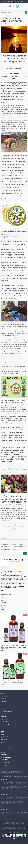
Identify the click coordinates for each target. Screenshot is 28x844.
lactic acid (12, 469)
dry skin (17, 468)
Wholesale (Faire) (4, 736)
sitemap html (3, 828)
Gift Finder (3, 755)
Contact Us (3, 734)
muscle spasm (23, 469)
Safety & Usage (4, 709)
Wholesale (3, 605)
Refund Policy (3, 716)
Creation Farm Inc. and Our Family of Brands (10, 760)
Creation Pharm (7, 840)
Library (2, 600)
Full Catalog (3, 701)
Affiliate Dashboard (12, 828)
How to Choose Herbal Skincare (7, 711)
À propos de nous (20, 823)
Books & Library (4, 700)
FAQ (1, 723)
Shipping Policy (4, 718)
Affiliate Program (4, 737)
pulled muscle (18, 471)
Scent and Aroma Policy (5, 724)
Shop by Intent (4, 708)
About (2, 604)
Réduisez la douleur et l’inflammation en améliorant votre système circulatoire (14, 499)
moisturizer (17, 469)
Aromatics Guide (17, 831)
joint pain (24, 15)
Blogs (2, 607)
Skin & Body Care (4, 696)
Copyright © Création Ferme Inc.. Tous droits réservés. (13, 827)
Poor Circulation (11, 471)
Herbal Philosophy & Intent (6, 713)
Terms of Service (4, 721)
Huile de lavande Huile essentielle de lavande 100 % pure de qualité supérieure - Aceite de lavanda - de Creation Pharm (14, 647)
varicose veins (14, 529)
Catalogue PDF (14, 822)
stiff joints (23, 471)
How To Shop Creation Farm (6, 757)
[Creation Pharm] (14, 6)
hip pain (3, 469)
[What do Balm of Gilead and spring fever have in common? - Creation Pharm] (14, 39)
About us (2, 731)
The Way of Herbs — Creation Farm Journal (13, 15)
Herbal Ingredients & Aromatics (7, 747)
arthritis (3, 468)
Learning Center (4, 598)
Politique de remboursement (17, 824)
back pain (8, 468)
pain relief (5, 471)
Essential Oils (3, 698)
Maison (2, 15)
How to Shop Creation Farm (8, 823)
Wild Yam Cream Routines (6, 759)
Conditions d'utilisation (20, 826)
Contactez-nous (6, 824)
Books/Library (3, 752)
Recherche (7, 822)
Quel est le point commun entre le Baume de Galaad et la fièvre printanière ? (14, 59)
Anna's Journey (4, 602)
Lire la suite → (14, 465)
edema (13, 526)
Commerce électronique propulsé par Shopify (18, 840)
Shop (2, 597)
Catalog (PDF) (4, 739)
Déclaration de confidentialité (7, 826)
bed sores (13, 468)
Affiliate (2, 610)
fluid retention (22, 468)
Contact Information (5, 719)
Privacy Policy (3, 714)
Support (2, 609)
